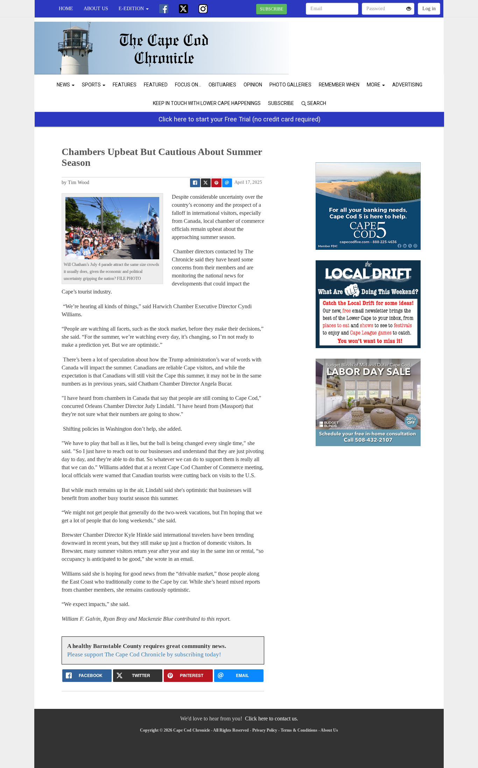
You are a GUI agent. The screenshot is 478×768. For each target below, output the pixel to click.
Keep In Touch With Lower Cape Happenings (207, 103)
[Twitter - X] (183, 8)
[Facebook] (164, 8)
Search (316, 103)
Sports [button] (92, 84)
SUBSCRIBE (271, 9)
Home (66, 8)
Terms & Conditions (299, 730)
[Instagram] (203, 8)
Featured (156, 84)
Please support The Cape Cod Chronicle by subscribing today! (144, 654)
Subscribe (281, 103)
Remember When (339, 84)
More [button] (374, 84)
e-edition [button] (132, 8)
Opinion (253, 84)
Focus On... (188, 84)
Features (124, 84)
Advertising (407, 84)
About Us (96, 8)
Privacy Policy (264, 730)
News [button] (64, 84)
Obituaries (222, 84)
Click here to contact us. (271, 718)
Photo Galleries (290, 84)
